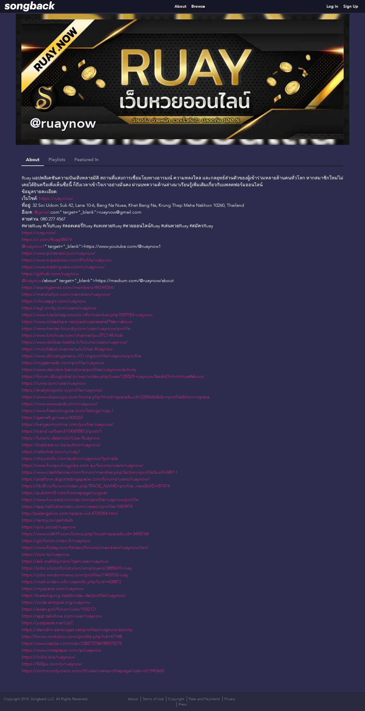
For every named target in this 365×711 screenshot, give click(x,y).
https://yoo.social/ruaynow (49, 527)
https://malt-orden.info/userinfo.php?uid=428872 (71, 582)
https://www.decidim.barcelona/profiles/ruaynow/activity (79, 369)
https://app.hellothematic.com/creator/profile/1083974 (77, 506)
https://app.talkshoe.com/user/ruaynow (62, 616)
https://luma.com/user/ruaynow (54, 383)
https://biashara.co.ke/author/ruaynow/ (61, 445)
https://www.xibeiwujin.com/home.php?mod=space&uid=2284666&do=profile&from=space (116, 397)
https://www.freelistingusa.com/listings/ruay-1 (68, 411)
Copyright (176, 699)
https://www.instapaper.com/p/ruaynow (61, 650)
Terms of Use (153, 699)
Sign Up (350, 6)
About (180, 6)
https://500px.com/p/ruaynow (52, 664)
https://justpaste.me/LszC (48, 623)
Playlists (56, 160)
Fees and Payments (204, 699)
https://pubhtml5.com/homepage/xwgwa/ (65, 493)
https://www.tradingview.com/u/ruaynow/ (63, 267)
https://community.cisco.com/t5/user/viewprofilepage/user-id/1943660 (93, 671)
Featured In (86, 160)
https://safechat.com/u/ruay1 (51, 452)
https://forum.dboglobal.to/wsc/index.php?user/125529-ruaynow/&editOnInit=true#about (113, 376)
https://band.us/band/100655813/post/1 (62, 431)
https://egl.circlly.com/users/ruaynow (59, 308)
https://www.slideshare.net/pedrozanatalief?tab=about (77, 322)
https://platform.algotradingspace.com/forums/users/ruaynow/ (85, 479)
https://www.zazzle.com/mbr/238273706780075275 (72, 643)
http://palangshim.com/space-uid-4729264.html (70, 513)
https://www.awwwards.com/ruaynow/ (60, 404)
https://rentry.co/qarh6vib (47, 520)
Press (183, 704)
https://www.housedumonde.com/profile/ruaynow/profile (80, 500)
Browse (198, 6)
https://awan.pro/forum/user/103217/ (59, 609)
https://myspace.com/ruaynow (52, 589)
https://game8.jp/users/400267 (52, 417)
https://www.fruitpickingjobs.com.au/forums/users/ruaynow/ (82, 465)
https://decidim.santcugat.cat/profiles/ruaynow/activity (77, 630)
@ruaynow (32, 280)
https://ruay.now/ (56, 198)
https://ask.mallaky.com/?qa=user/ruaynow (65, 561)
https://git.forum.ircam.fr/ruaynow (56, 541)
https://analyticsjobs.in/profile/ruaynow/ (62, 390)
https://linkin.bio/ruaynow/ (49, 657)
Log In (332, 6)
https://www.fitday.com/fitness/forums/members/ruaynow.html (85, 547)
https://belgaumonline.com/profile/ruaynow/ (67, 424)
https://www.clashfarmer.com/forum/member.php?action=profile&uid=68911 (100, 472)
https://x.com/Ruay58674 (47, 239)
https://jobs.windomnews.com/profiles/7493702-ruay (75, 575)
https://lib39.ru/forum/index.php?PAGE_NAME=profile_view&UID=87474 (96, 486)
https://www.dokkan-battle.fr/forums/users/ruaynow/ (74, 342)
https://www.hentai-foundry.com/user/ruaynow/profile (76, 328)
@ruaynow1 (33, 246)
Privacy (230, 699)
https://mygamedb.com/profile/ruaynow (63, 363)
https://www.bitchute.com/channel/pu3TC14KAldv (72, 335)
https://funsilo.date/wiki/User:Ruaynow (61, 438)
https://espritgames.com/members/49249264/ (68, 287)
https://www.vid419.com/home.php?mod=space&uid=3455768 (85, 534)
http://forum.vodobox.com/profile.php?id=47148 (72, 636)
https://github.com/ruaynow (50, 274)
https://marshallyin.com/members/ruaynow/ (66, 294)
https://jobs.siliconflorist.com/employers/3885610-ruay (77, 568)
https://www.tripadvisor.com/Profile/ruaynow (66, 260)
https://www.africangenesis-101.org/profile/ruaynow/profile (81, 356)
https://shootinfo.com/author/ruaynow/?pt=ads (70, 458)
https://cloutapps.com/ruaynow (54, 301)
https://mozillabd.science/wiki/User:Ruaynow (67, 349)
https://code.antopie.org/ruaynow (56, 602)
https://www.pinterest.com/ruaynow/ (58, 253)
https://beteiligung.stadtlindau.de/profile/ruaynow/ (74, 595)
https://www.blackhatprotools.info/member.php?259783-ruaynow (87, 315)
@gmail (41, 212)
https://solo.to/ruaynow (45, 554)
